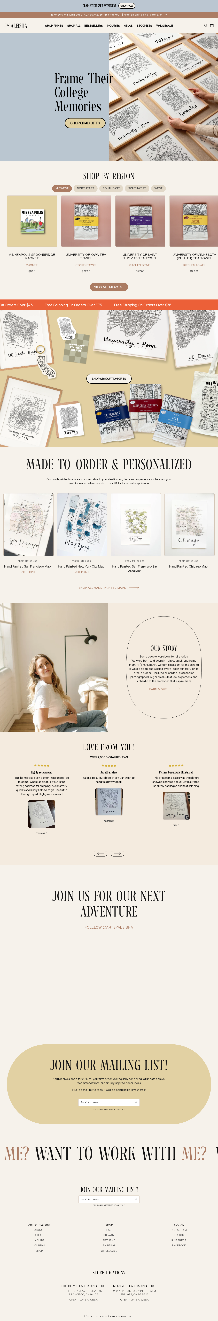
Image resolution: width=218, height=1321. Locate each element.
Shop (39, 1251)
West (158, 188)
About (39, 1230)
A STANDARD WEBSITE (122, 1316)
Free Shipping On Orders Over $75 (36, 305)
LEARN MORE (158, 689)
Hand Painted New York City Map (81, 566)
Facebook (179, 1245)
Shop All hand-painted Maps (103, 587)
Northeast (85, 188)
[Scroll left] (100, 854)
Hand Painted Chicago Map (188, 566)
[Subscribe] (136, 1102)
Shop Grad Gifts (85, 123)
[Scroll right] (117, 854)
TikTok (179, 1235)
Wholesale (109, 1251)
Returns (109, 1240)
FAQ (109, 1230)
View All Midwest (109, 286)
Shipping (109, 1245)
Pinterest (179, 1240)
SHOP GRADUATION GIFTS (109, 378)
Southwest (137, 188)
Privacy (109, 1235)
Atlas (39, 1235)
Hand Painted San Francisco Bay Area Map (135, 568)
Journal (39, 1245)
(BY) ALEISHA (93, 1316)
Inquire (39, 1240)
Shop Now (126, 6)
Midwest (62, 188)
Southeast (111, 188)
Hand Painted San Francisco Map (27, 566)
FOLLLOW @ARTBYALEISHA (109, 927)
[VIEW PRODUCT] (32, 221)
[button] (206, 25)
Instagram (179, 1230)
